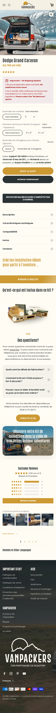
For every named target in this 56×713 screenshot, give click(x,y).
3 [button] (29, 541)
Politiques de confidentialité (10, 576)
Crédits (13, 699)
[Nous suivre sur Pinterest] (17, 673)
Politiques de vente (12, 582)
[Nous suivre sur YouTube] (24, 673)
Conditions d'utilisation (14, 587)
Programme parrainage (14, 626)
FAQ (32, 579)
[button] (8, 72)
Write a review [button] (28, 500)
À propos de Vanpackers (8, 615)
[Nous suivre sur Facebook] (4, 673)
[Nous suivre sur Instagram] (11, 673)
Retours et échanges (41, 589)
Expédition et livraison (41, 593)
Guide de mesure (39, 598)
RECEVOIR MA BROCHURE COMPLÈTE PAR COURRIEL (28, 198)
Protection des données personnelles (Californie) (13, 595)
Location (7, 631)
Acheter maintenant (28, 179)
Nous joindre (36, 574)
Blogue (6, 621)
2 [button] (24, 541)
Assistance (36, 584)
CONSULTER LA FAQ (28, 418)
